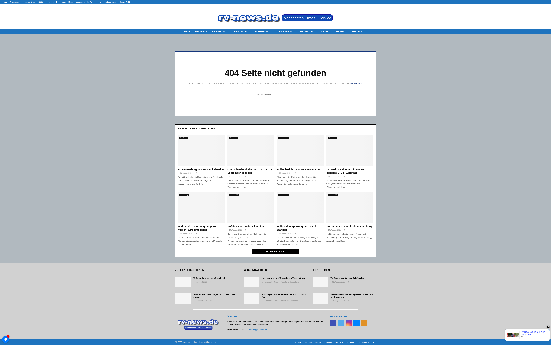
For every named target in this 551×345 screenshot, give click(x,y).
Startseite (356, 83)
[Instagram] (349, 323)
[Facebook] (333, 323)
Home (187, 31)
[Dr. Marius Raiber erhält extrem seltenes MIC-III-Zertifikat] (349, 150)
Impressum (80, 2)
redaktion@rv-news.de (257, 330)
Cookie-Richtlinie (126, 2)
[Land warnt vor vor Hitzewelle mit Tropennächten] (251, 282)
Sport (324, 31)
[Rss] (364, 323)
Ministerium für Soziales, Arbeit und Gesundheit (280, 282)
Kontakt (51, 2)
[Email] (356, 323)
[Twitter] (341, 323)
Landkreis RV (285, 31)
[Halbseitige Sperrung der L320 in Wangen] (300, 207)
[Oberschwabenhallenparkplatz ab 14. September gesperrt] (250, 150)
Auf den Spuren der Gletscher (245, 226)
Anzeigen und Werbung (344, 342)
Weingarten (240, 31)
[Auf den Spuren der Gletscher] (250, 207)
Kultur (340, 31)
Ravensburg (219, 31)
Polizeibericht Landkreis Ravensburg (299, 169)
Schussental (262, 31)
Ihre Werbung (92, 2)
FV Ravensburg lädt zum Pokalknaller (201, 169)
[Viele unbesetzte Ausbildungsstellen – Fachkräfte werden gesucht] (320, 298)
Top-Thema (201, 31)
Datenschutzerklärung (64, 2)
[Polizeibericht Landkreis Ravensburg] (300, 150)
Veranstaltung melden (108, 2)
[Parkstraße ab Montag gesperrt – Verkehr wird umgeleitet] (201, 207)
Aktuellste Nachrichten (196, 128)
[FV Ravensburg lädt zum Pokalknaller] (201, 150)
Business (357, 31)
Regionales (307, 31)
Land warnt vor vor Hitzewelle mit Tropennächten (283, 278)
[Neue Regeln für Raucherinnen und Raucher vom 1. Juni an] (251, 298)
